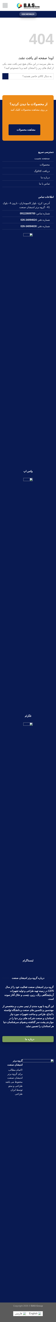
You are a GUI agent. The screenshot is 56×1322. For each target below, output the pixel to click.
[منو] (52, 5)
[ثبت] (5, 76)
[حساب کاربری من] (5, 5)
